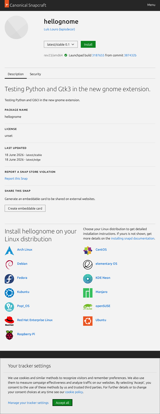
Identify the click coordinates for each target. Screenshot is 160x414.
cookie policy (74, 392)
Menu (151, 4)
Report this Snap (16, 178)
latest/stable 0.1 (59, 44)
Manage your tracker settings (28, 402)
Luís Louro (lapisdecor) (59, 29)
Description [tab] (16, 74)
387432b (130, 55)
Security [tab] (35, 74)
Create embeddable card (25, 208)
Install (88, 44)
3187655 (98, 55)
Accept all (62, 402)
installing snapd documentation (132, 238)
